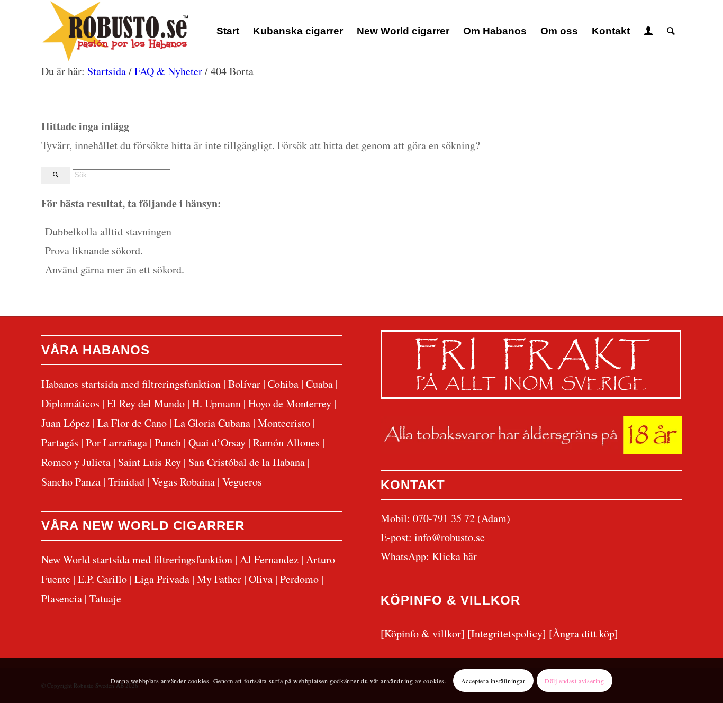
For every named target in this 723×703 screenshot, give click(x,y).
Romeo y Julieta (76, 462)
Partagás (59, 442)
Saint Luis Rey (149, 462)
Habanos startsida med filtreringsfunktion (131, 384)
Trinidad (126, 481)
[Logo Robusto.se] (114, 31)
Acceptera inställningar (493, 680)
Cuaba (319, 384)
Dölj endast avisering (574, 680)
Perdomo (299, 579)
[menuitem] (228, 31)
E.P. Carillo (102, 579)
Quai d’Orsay (217, 442)
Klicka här (454, 556)
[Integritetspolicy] (506, 633)
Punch (168, 442)
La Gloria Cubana (212, 423)
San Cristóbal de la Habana (246, 462)
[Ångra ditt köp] (583, 633)
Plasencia (61, 598)
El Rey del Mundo (146, 403)
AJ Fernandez (269, 559)
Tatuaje (105, 598)
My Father (219, 579)
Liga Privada (161, 579)
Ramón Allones (286, 442)
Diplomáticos (70, 403)
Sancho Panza (71, 481)
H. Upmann (216, 403)
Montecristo (284, 423)
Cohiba (283, 384)
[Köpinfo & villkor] (423, 633)
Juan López (65, 423)
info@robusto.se (449, 537)
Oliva (261, 579)
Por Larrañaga (116, 442)
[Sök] (671, 31)
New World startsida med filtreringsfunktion (136, 559)
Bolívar (244, 384)
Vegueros (242, 481)
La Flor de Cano (132, 423)
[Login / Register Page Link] (648, 31)
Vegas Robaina (183, 481)
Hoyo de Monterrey (289, 403)
